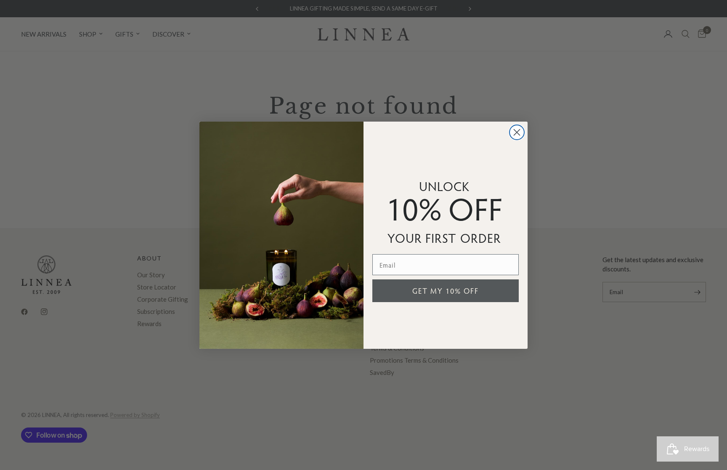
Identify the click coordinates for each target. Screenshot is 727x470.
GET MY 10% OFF (445, 290)
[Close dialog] (516, 132)
